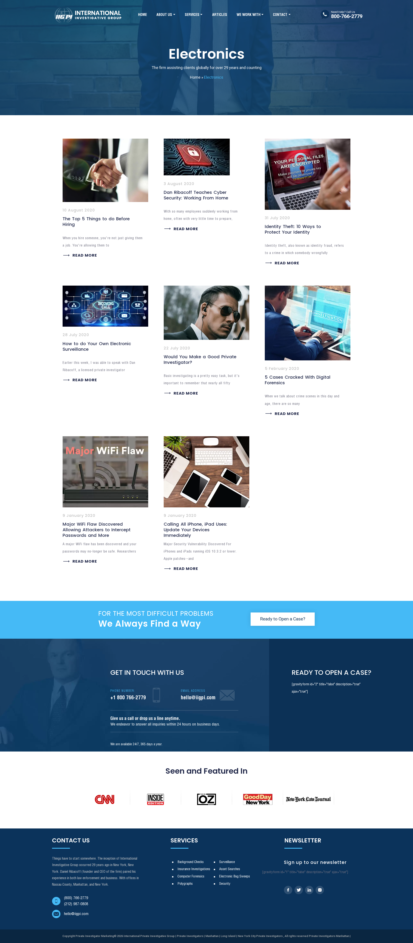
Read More (84, 255)
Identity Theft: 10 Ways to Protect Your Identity (293, 229)
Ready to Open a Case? (282, 619)
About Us (164, 15)
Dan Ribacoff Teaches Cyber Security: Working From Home (196, 195)
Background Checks (190, 862)
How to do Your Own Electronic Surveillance (97, 346)
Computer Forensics (190, 876)
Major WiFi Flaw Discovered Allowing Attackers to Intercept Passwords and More (97, 529)
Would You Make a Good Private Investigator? (200, 359)
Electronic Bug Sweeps (234, 876)
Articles (219, 15)
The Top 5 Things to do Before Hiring (96, 221)
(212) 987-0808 (76, 904)
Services (192, 15)
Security (224, 883)
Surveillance (227, 862)
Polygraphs (185, 883)
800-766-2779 (346, 15)
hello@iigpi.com (198, 695)
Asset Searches (229, 869)
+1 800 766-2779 (128, 695)
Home (142, 15)
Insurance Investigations (193, 869)
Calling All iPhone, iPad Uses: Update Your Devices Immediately (195, 529)
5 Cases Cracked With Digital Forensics (297, 380)
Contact (280, 15)
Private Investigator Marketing (95, 936)
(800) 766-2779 (76, 898)
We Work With (248, 15)
